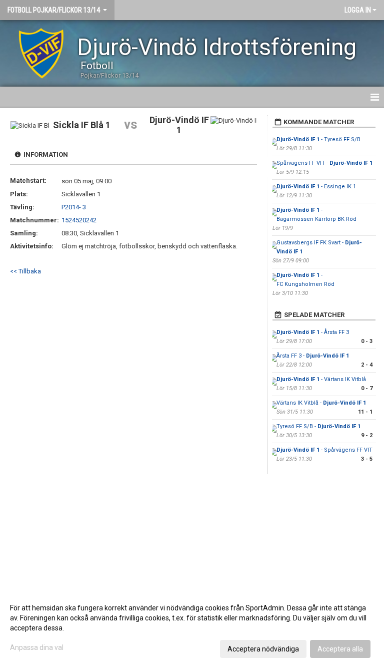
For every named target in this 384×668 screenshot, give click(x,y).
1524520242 (79, 220)
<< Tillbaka (25, 271)
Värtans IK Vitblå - (321, 403)
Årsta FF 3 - (312, 356)
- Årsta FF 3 (312, 332)
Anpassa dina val (37, 647)
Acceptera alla (340, 649)
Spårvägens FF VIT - (324, 163)
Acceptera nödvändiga (263, 649)
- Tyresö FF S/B (318, 139)
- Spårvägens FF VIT (324, 450)
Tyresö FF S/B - (318, 426)
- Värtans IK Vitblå (321, 379)
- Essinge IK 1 (316, 186)
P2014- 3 (74, 207)
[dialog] (192, 628)
